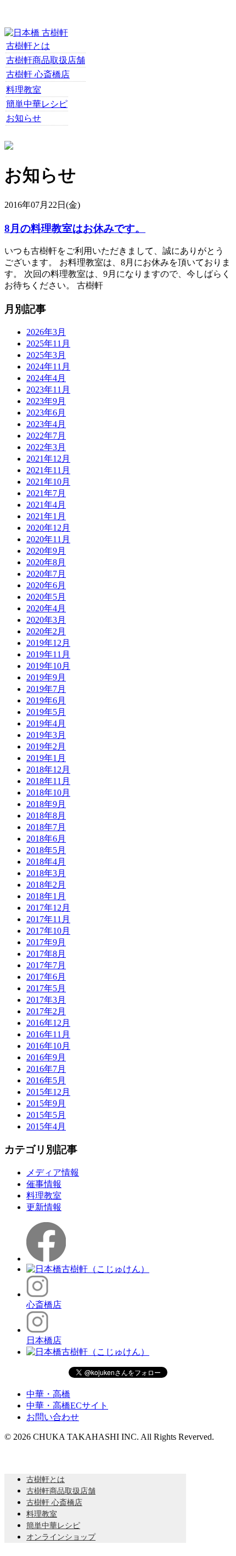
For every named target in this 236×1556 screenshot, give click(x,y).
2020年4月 (46, 608)
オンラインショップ (60, 1537)
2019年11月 (48, 654)
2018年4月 (46, 861)
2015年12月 (48, 1092)
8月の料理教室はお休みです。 (74, 228)
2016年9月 (46, 1057)
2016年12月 (48, 1022)
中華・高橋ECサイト (67, 1405)
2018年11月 (48, 781)
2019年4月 (46, 723)
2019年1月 (46, 758)
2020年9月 (46, 550)
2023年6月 (46, 412)
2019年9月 (46, 677)
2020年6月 (46, 585)
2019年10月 (48, 666)
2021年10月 (48, 481)
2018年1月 (46, 896)
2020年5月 (46, 596)
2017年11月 (48, 919)
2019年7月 (46, 689)
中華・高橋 (48, 1394)
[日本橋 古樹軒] (36, 32)
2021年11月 (48, 470)
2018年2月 (46, 884)
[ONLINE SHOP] (8, 146)
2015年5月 (46, 1115)
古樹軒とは (28, 45)
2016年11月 (48, 1034)
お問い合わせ (52, 1417)
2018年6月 (46, 838)
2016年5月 (46, 1080)
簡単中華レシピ (37, 104)
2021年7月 (46, 493)
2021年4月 (46, 504)
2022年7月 (46, 435)
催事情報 (43, 1184)
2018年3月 (46, 873)
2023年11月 (48, 389)
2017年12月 (48, 907)
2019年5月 (46, 712)
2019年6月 (46, 700)
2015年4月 (46, 1126)
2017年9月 (46, 942)
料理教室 (23, 89)
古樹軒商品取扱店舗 (45, 60)
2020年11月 (48, 539)
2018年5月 (46, 850)
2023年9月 (46, 401)
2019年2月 (46, 746)
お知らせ (23, 118)
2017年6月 (46, 976)
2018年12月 (48, 769)
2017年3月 (46, 999)
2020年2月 (46, 631)
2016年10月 (48, 1045)
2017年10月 (48, 930)
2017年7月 (46, 965)
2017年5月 (46, 988)
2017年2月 (46, 1011)
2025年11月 (48, 343)
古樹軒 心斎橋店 (38, 74)
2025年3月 (46, 355)
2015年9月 (46, 1103)
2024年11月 (48, 366)
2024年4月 (46, 378)
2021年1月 (46, 516)
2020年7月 (46, 573)
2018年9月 (46, 804)
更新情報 (43, 1207)
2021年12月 (48, 458)
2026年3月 (46, 332)
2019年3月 (46, 735)
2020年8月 (46, 562)
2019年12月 (48, 643)
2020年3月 (46, 619)
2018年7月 (46, 827)
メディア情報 (52, 1172)
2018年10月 (48, 792)
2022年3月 (46, 447)
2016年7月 (46, 1069)
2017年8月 (46, 953)
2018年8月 (46, 815)
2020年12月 (48, 527)
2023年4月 (46, 424)
